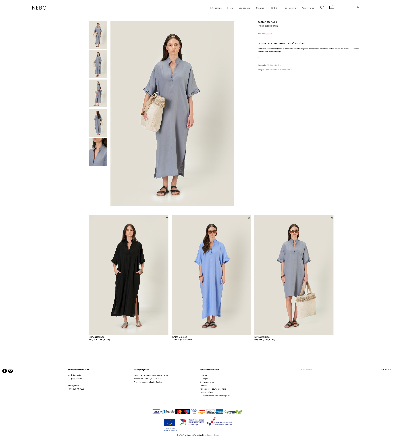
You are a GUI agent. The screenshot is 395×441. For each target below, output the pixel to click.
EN (275, 8)
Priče (230, 8)
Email (282, 70)
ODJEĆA (270, 65)
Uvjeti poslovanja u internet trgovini (215, 396)
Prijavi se (386, 370)
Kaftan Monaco (97, 337)
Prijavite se (308, 8)
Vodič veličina (296, 43)
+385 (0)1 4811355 (76, 389)
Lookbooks (244, 8)
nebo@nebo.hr (74, 385)
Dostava (203, 385)
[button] (258, 57)
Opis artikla (265, 43)
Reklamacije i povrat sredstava (213, 389)
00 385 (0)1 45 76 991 (151, 379)
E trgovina (216, 8)
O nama (260, 8)
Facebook (275, 70)
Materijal (279, 43)
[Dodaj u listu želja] (167, 218)
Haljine (278, 65)
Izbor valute (289, 8)
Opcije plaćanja (206, 392)
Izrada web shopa (211, 435)
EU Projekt (204, 379)
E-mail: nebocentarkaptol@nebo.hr (149, 382)
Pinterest (289, 70)
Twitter (268, 70)
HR (271, 8)
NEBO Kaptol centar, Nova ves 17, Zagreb (151, 375)
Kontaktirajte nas (207, 382)
